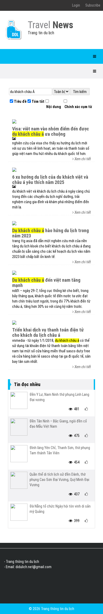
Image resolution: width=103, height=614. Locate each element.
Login (76, 5)
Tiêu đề (19, 101)
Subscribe (92, 5)
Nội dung (53, 107)
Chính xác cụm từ (78, 107)
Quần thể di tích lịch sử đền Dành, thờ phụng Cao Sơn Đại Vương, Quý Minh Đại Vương (59, 479)
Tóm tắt (37, 101)
